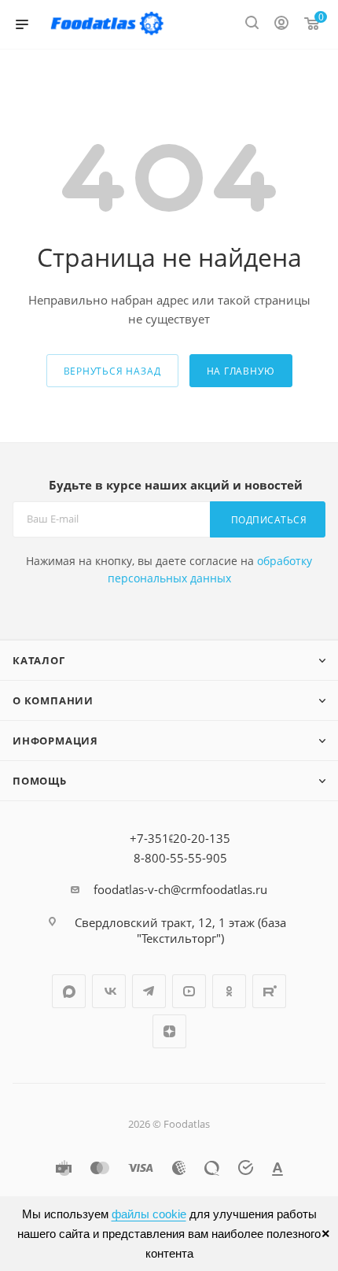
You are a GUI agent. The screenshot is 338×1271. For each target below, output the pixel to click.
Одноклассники (229, 991)
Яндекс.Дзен (169, 1031)
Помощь (40, 781)
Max (69, 991)
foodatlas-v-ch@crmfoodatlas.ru (180, 889)
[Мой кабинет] (281, 24)
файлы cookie (149, 1214)
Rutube (269, 991)
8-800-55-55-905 (180, 858)
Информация (55, 740)
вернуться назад (112, 371)
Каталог (39, 660)
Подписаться (269, 520)
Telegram (149, 991)
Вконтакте (109, 991)
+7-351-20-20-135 (180, 838)
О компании (53, 700)
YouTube (189, 991)
